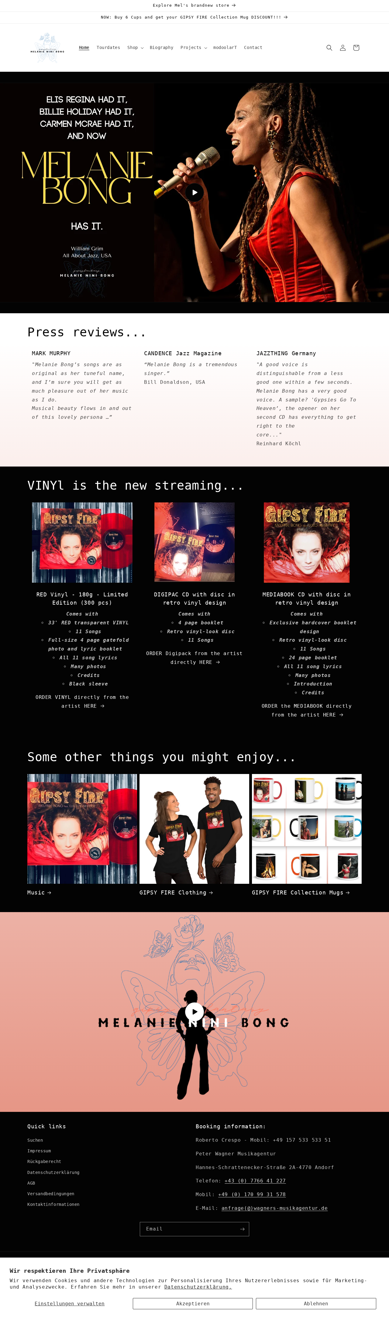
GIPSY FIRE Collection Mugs (298, 892)
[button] (135, 47)
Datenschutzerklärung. (198, 1287)
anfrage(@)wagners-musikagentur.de (275, 1208)
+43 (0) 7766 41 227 (255, 1181)
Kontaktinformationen (53, 1204)
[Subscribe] (242, 1229)
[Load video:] (194, 192)
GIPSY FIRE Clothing (172, 892)
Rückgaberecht (44, 1161)
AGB (31, 1183)
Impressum (39, 1150)
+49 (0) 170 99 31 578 (252, 1194)
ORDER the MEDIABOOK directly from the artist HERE (307, 710)
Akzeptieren (193, 1304)
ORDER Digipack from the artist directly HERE (194, 658)
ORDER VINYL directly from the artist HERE (82, 701)
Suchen (35, 1140)
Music (36, 892)
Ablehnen (316, 1304)
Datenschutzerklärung (53, 1172)
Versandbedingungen (50, 1193)
